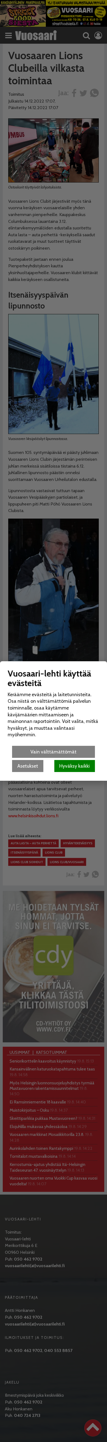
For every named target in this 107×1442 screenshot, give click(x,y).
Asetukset (27, 766)
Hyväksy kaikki (74, 766)
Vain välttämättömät (53, 752)
